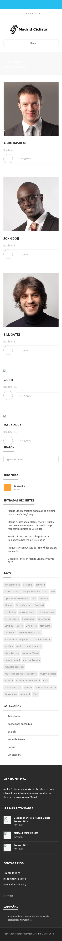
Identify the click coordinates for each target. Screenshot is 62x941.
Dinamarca (31, 626)
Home (6, 66)
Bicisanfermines (23, 605)
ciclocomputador (46, 612)
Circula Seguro (12, 619)
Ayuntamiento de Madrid (17, 598)
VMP (35, 694)
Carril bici (39, 605)
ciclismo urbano (26, 612)
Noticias (12, 747)
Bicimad (9, 605)
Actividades (14, 716)
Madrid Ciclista (12, 653)
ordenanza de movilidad (28, 680)
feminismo (45, 626)
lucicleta (9, 646)
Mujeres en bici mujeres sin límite (21, 674)
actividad (40, 585)
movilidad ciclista (31, 660)
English (12, 731)
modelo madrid (12, 660)
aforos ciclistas (12, 591)
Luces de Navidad (42, 639)
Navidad (9, 680)
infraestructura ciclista (29, 633)
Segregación (11, 694)
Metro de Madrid (30, 653)
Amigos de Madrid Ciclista (35, 591)
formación (10, 633)
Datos (20, 626)
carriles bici (10, 612)
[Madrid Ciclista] (28, 29)
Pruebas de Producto (45, 687)
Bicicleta (43, 598)
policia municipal (13, 687)
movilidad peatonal (14, 667)
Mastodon (8, 896)
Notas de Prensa (16, 739)
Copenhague (28, 619)
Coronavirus (44, 619)
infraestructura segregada (17, 639)
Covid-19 (9, 626)
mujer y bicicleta (48, 674)
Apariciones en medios (20, 724)
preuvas (28, 687)
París (45, 680)
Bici (34, 598)
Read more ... (10, 150)
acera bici (28, 585)
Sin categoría (15, 754)
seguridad (25, 694)
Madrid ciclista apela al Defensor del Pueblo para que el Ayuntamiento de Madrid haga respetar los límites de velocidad (31, 525)
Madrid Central (34, 646)
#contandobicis (12, 585)
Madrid (19, 646)
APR (53, 591)
